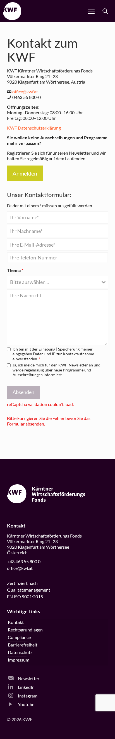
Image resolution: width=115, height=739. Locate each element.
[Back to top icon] (103, 727)
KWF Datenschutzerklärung (34, 127)
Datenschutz (20, 652)
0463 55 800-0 (26, 97)
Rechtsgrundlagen (25, 629)
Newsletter (28, 678)
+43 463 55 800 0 (23, 561)
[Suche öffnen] (105, 11)
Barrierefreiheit (22, 644)
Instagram (27, 695)
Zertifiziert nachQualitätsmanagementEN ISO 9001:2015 (28, 589)
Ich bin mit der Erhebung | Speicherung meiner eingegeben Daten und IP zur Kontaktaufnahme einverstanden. (53, 354)
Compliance (19, 637)
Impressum (18, 659)
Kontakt (16, 622)
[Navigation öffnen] (91, 11)
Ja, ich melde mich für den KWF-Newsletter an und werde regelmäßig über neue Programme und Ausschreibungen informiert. (56, 370)
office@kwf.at (25, 91)
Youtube (25, 704)
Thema (15, 270)
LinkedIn (26, 687)
